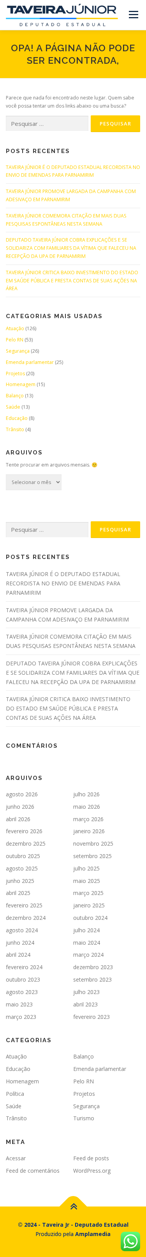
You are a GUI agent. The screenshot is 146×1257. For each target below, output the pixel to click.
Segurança (18, 351)
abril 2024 (18, 954)
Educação (17, 418)
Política (15, 1093)
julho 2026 (86, 794)
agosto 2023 (22, 992)
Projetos (15, 373)
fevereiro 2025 (24, 905)
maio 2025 (86, 880)
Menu (133, 14)
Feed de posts (91, 1158)
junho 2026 (20, 806)
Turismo (83, 1118)
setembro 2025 (92, 856)
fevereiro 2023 (91, 1016)
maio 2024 (86, 942)
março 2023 (21, 1016)
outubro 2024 (90, 917)
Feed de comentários (33, 1170)
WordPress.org (92, 1170)
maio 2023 (19, 1004)
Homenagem (20, 384)
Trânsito (15, 429)
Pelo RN (14, 339)
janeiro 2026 (89, 831)
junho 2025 (20, 880)
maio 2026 (86, 806)
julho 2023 (86, 992)
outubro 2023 (23, 979)
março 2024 (88, 954)
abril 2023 (85, 1004)
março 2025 (88, 893)
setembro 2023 (92, 979)
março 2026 (88, 819)
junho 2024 (20, 942)
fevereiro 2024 (24, 967)
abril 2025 (18, 893)
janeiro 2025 (89, 905)
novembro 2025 (93, 843)
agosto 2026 (22, 794)
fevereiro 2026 (24, 831)
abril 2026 (18, 819)
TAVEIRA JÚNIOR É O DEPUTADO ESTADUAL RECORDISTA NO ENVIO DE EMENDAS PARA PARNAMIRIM (63, 583)
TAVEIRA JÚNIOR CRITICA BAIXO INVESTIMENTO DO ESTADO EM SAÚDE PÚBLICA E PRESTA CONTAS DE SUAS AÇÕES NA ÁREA (72, 280)
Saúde (13, 407)
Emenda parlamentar (30, 362)
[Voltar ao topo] (73, 1206)
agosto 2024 (22, 930)
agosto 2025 (22, 868)
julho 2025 (86, 868)
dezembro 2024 (26, 917)
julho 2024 (86, 930)
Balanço (15, 395)
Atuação (15, 328)
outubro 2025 (23, 856)
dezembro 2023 (93, 967)
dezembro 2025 (26, 843)
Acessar (16, 1158)
